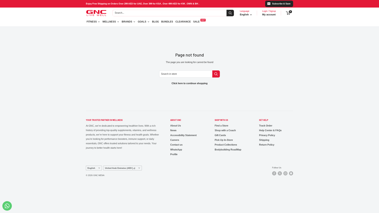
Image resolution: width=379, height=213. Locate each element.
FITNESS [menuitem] (92, 21)
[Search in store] (216, 74)
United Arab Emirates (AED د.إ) (120, 168)
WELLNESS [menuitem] (109, 21)
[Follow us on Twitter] (280, 173)
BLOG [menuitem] (155, 21)
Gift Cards (220, 135)
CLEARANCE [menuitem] (183, 21)
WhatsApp (176, 149)
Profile (174, 154)
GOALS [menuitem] (142, 21)
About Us (175, 125)
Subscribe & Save (281, 3)
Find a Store (221, 125)
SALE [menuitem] (196, 21)
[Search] (230, 13)
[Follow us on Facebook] (274, 173)
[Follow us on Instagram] (285, 173)
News (173, 130)
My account (269, 14)
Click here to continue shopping (190, 83)
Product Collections (226, 144)
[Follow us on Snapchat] (291, 173)
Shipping (264, 140)
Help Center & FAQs (270, 130)
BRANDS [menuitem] (127, 21)
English (91, 168)
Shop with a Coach (225, 130)
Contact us (176, 144)
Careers (174, 140)
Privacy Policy (267, 135)
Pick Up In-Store (224, 140)
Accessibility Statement (183, 135)
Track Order (265, 125)
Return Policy (266, 144)
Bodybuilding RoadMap (228, 149)
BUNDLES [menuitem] (167, 21)
